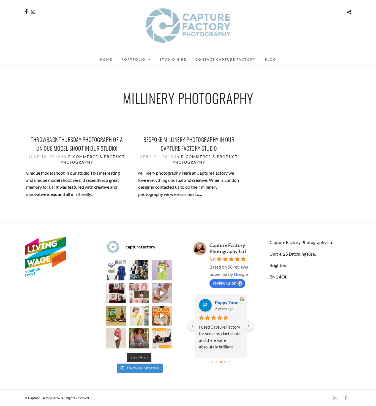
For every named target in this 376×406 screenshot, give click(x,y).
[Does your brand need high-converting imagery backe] (116, 270)
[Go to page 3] (225, 362)
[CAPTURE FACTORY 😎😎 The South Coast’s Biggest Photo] (139, 293)
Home (106, 59)
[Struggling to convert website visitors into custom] (161, 316)
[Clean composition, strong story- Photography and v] (161, 338)
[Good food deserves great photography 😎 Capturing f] (116, 316)
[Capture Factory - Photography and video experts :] (139, 270)
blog (270, 59)
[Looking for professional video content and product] (161, 270)
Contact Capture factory (225, 59)
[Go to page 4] (229, 361)
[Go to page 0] (211, 361)
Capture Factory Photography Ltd (227, 248)
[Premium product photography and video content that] (139, 338)
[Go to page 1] (216, 362)
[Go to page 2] (221, 362)
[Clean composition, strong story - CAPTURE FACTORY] (116, 338)
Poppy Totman (228, 302)
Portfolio (133, 59)
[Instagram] (33, 11)
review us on (224, 282)
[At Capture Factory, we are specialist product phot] (116, 293)
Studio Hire (173, 59)
